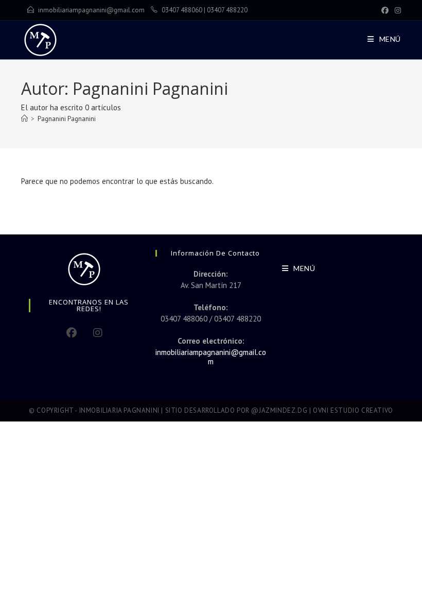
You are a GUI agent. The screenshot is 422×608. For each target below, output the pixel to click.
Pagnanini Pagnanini (67, 118)
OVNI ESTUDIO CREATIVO (353, 410)
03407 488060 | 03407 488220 (205, 10)
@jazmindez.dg (279, 410)
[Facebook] (385, 10)
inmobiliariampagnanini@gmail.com (91, 10)
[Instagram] (396, 10)
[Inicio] (24, 118)
